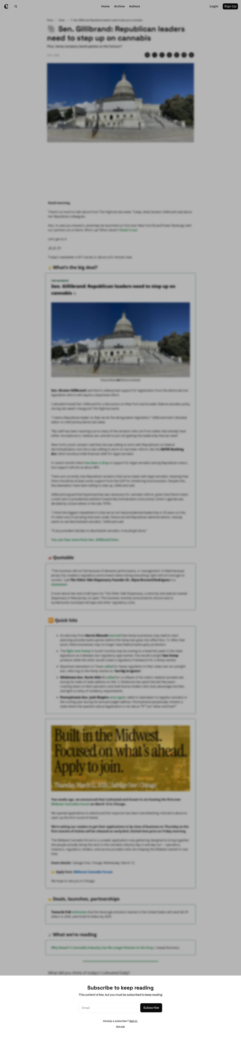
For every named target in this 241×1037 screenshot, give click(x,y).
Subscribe (151, 1008)
